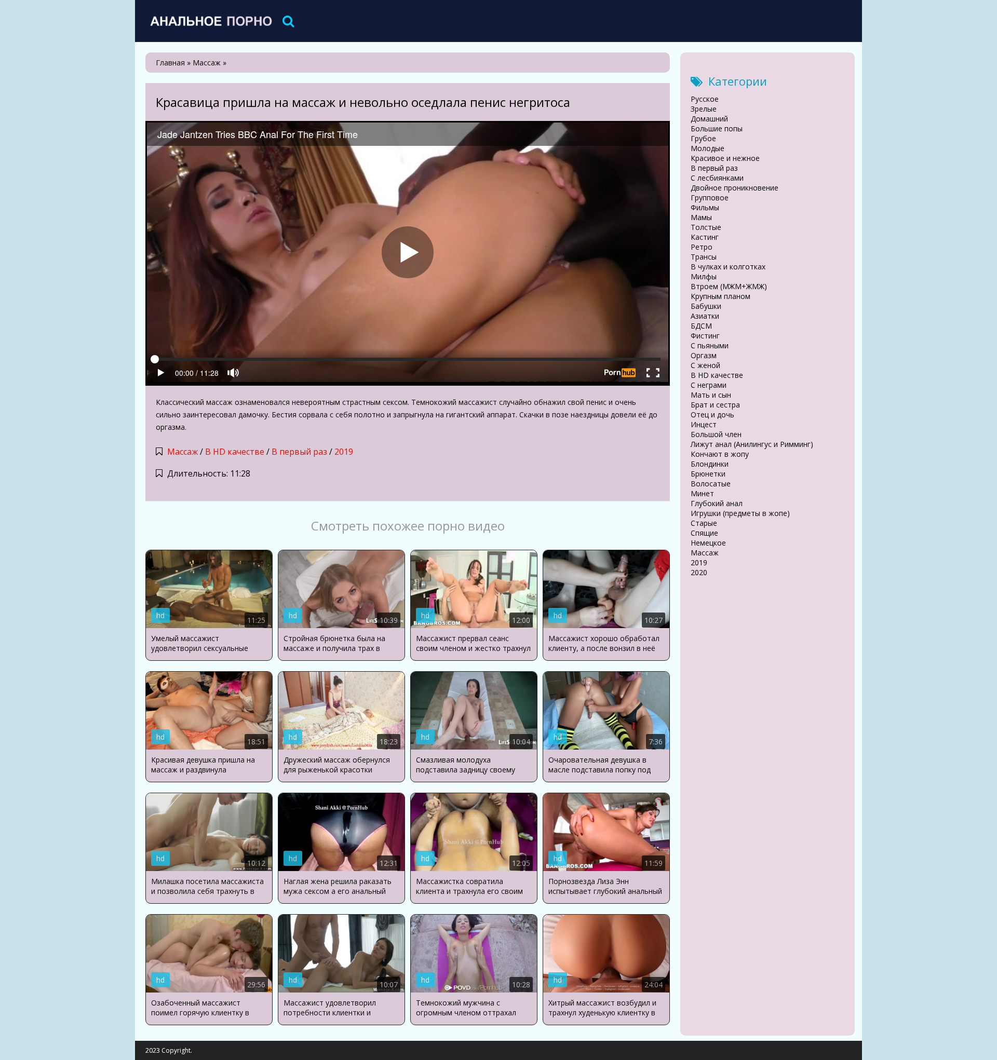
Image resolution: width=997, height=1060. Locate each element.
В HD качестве (234, 451)
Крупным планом (720, 296)
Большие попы (717, 128)
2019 (343, 451)
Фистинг (705, 336)
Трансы (704, 257)
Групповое (710, 197)
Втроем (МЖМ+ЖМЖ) (729, 286)
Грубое (703, 138)
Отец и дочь (712, 414)
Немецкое (708, 543)
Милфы (704, 276)
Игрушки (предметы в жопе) (740, 513)
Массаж (182, 451)
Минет (702, 493)
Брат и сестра (715, 405)
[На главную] (210, 21)
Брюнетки (708, 474)
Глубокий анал (717, 503)
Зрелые (704, 109)
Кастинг (705, 237)
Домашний (709, 119)
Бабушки (706, 306)
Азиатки (705, 316)
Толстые (706, 227)
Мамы (701, 217)
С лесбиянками (717, 178)
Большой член (716, 434)
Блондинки (710, 464)
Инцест (704, 424)
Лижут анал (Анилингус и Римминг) (752, 444)
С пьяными (710, 345)
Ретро (701, 247)
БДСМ (701, 326)
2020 (699, 572)
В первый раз (299, 451)
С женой (705, 365)
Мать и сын (711, 395)
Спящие (704, 533)
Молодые (707, 148)
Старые (704, 523)
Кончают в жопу (720, 454)
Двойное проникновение (734, 188)
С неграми (708, 385)
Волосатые (711, 483)
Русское (705, 99)
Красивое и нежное (725, 158)
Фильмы (705, 207)
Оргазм (704, 355)
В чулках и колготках (728, 266)
